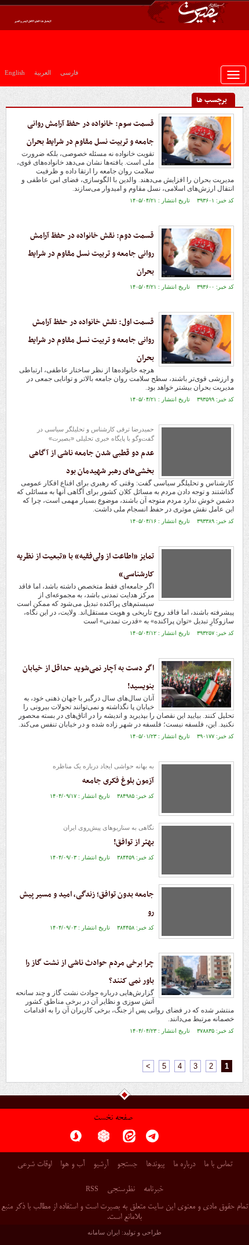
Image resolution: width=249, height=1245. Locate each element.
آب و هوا (72, 1165)
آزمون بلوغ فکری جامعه (118, 780)
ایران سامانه (103, 1232)
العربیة (42, 72)
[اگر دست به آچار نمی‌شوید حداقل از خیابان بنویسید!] (196, 684)
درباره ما (184, 1165)
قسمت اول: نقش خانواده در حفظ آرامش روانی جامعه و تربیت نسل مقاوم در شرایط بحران (91, 340)
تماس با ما (218, 1165)
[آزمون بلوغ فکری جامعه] (196, 788)
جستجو (127, 1165)
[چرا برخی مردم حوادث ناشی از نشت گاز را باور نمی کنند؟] (196, 975)
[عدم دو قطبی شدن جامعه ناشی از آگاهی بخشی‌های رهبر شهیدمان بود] (196, 451)
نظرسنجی (121, 1190)
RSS (92, 1189)
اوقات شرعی (34, 1165)
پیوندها (155, 1165)
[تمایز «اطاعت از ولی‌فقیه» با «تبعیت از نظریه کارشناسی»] (196, 573)
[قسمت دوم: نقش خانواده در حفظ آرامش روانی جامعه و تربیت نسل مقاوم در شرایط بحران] (196, 253)
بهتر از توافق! (133, 842)
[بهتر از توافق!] (196, 850)
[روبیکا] (103, 1139)
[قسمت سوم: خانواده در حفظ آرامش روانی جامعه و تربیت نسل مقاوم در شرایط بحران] (196, 141)
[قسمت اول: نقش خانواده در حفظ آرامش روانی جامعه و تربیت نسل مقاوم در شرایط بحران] (196, 339)
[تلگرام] (152, 1140)
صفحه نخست (113, 1118)
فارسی (69, 72)
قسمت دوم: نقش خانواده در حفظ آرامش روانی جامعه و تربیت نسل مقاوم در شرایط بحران (91, 253)
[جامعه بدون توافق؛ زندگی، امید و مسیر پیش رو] (196, 911)
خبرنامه (153, 1190)
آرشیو (100, 1165)
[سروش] (76, 1139)
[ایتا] (129, 1140)
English (15, 72)
